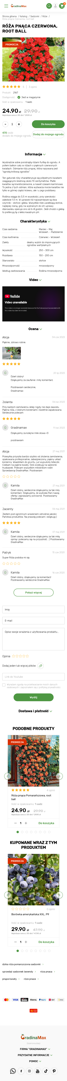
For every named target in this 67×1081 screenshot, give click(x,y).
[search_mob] (49, 6)
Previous (7, 776)
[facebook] (21, 1071)
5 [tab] (36, 832)
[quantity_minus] (15, 823)
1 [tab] (18, 832)
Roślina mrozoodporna (50, 271)
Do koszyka (48, 124)
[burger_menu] (6, 6)
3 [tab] (27, 832)
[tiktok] (46, 1071)
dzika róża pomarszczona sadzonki (21, 964)
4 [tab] (31, 832)
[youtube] (37, 1071)
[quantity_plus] (26, 823)
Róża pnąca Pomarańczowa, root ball (31, 797)
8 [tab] (49, 832)
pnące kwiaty (9, 979)
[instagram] (29, 1071)
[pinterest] (54, 1071)
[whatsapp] (13, 1071)
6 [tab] (40, 832)
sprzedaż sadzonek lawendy (17, 971)
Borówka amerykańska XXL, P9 (30, 914)
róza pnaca (46, 971)
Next (59, 776)
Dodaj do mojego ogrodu (48, 134)
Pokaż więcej (33, 592)
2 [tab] (22, 832)
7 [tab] (45, 832)
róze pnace (30, 979)
